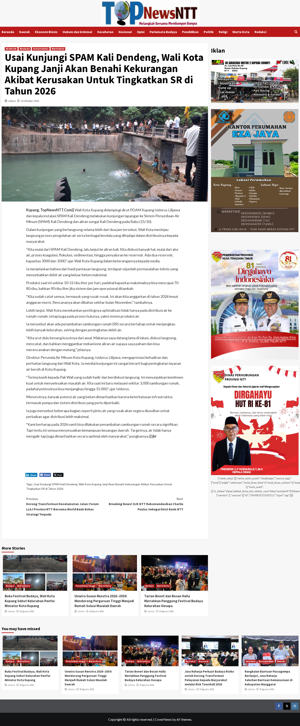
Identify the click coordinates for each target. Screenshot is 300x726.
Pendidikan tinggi (85, 585)
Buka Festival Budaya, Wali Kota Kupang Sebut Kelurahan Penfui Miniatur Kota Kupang (30, 601)
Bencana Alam (266, 661)
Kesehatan (105, 32)
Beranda (8, 32)
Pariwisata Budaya (163, 32)
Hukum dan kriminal (77, 32)
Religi (223, 32)
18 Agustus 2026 (266, 689)
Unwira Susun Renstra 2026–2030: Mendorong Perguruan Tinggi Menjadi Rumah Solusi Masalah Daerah (104, 601)
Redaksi (260, 32)
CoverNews (163, 719)
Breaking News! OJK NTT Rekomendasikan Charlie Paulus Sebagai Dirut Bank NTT (146, 504)
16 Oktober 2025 (30, 100)
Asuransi (190, 661)
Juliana (12, 100)
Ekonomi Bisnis (46, 32)
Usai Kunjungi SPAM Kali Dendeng (55, 484)
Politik (209, 32)
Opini (140, 32)
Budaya (10, 585)
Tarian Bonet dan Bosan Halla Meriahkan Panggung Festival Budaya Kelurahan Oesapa (173, 601)
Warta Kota (240, 32)
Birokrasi (25, 48)
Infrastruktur (40, 48)
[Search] (296, 31)
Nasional (125, 32)
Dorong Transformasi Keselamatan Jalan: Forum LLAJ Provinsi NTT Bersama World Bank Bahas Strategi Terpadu (62, 507)
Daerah (24, 32)
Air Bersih (11, 48)
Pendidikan (190, 32)
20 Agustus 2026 (26, 611)
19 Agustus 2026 (166, 611)
